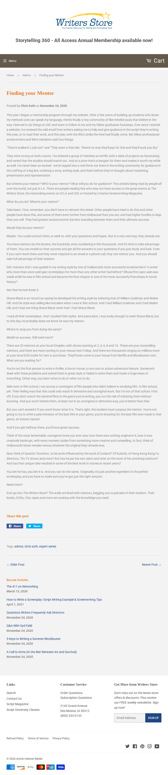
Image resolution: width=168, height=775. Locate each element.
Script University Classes (23, 709)
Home (10, 75)
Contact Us (14, 698)
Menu (12, 61)
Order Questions (71, 693)
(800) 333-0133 (71, 715)
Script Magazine (17, 704)
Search (11, 693)
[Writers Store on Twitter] (127, 747)
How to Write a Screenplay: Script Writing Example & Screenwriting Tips (54, 599)
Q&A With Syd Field (19, 625)
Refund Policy (15, 738)
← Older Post (15, 564)
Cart (158, 60)
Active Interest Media (29, 758)
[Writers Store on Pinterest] (142, 747)
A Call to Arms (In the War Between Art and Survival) (42, 652)
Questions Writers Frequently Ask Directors (35, 612)
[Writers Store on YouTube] (157, 747)
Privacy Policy (61, 738)
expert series (47, 546)
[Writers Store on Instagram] (149, 747)
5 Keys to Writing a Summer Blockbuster (34, 639)
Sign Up (153, 718)
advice (18, 546)
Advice (27, 75)
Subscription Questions (76, 697)
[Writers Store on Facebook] (135, 747)
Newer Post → (151, 564)
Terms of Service (38, 738)
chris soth (31, 546)
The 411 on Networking (22, 586)
